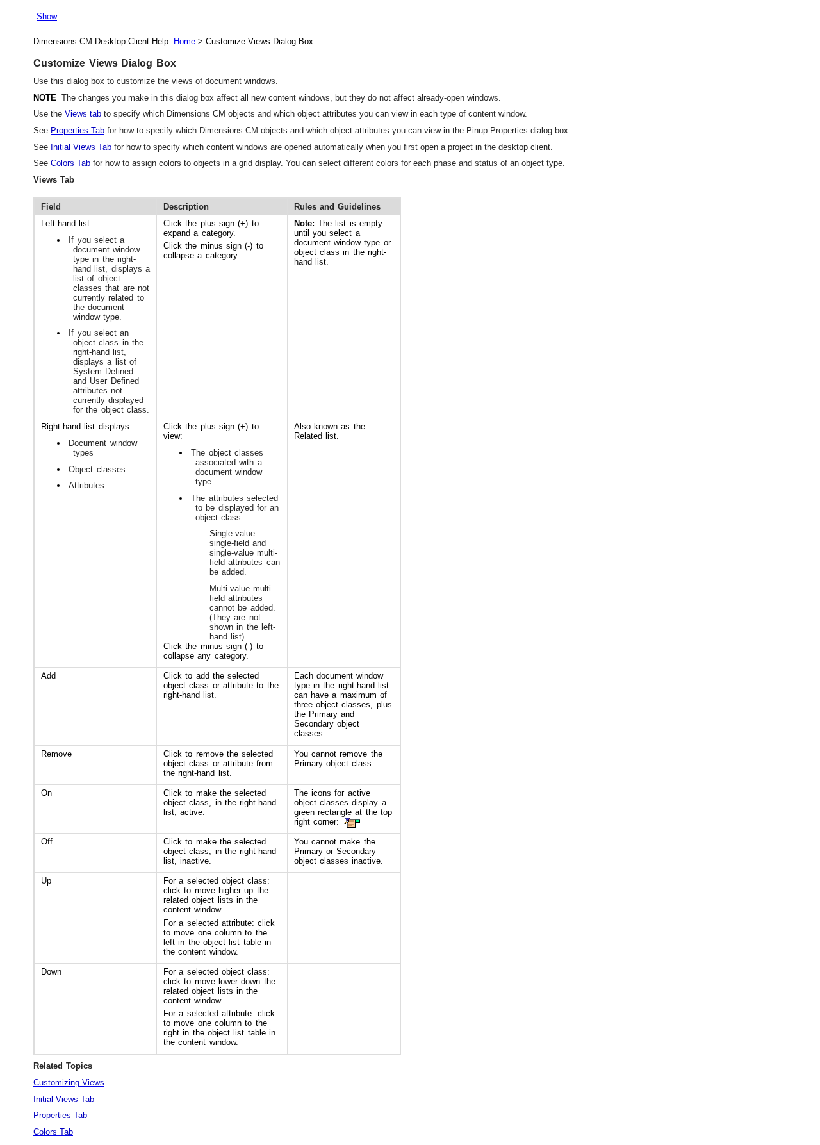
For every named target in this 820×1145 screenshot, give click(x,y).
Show (47, 16)
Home (184, 41)
